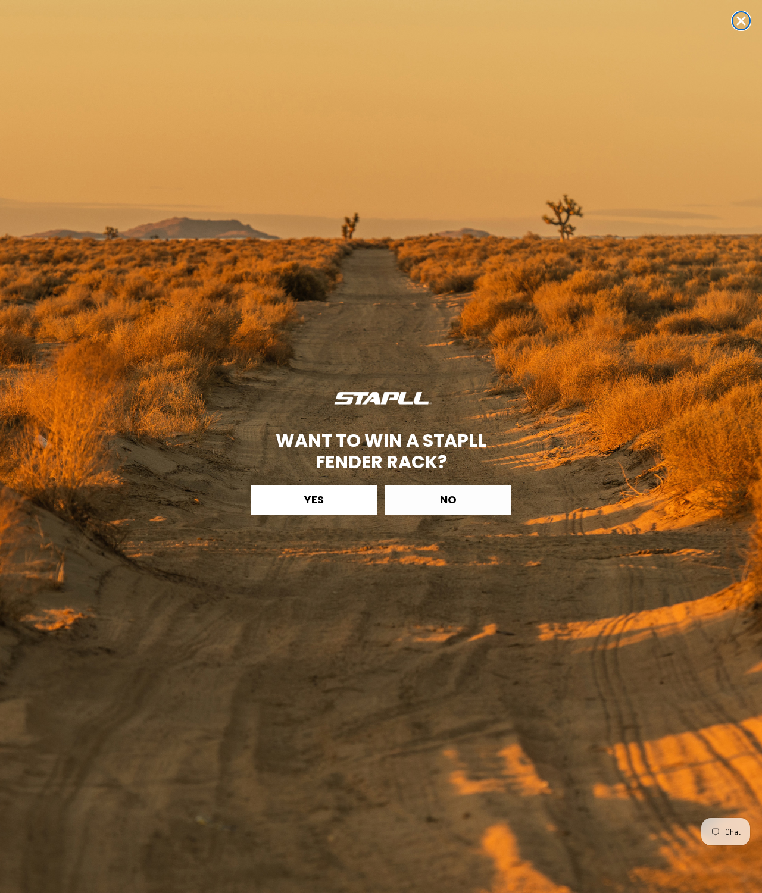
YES (314, 499)
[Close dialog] (741, 21)
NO (448, 499)
